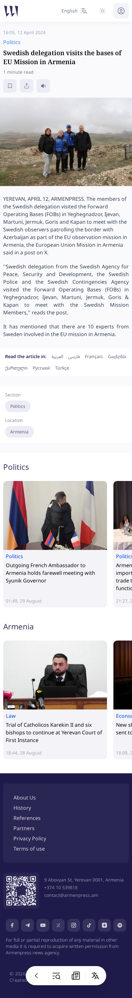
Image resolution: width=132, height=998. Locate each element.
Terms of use (29, 848)
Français (94, 356)
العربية (57, 356)
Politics (17, 406)
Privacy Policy (29, 838)
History (22, 807)
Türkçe (62, 368)
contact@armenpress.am (71, 895)
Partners (24, 828)
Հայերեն (117, 356)
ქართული (16, 368)
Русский (41, 368)
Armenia (19, 432)
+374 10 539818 (61, 887)
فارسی (74, 356)
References (27, 818)
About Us (24, 797)
